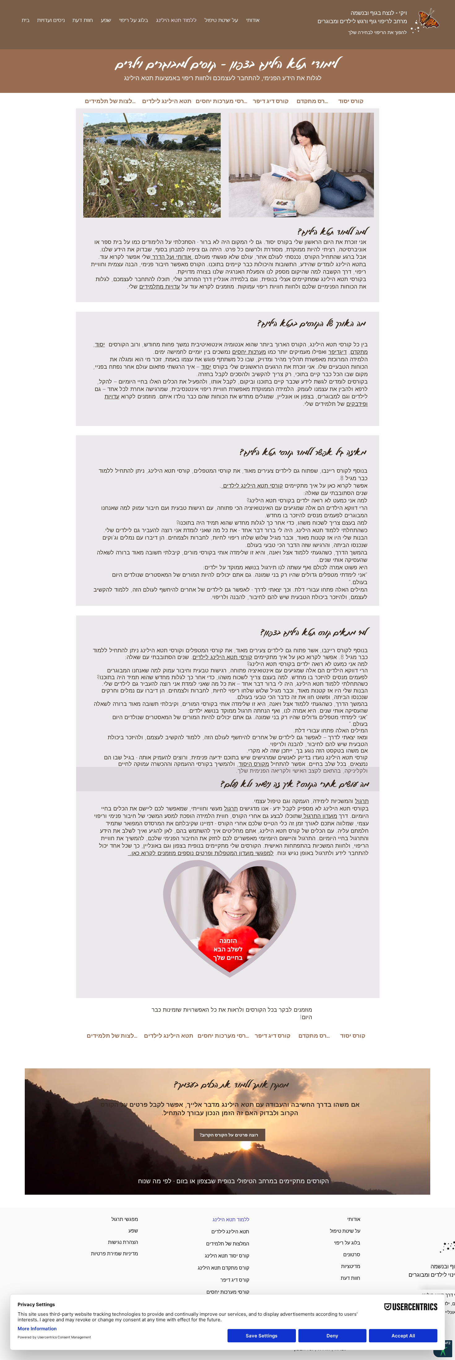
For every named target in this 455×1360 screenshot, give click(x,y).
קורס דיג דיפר (234, 1280)
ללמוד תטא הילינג (234, 1220)
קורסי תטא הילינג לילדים (252, 485)
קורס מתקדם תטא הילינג (234, 1268)
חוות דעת (350, 1278)
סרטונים (351, 1255)
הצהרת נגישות (123, 1242)
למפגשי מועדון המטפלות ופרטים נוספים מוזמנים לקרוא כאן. (201, 853)
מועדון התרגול (319, 815)
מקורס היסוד (254, 763)
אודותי (353, 1219)
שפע (133, 1231)
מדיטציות (350, 1266)
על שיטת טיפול (345, 1231)
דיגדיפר (337, 351)
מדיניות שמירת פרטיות (123, 1254)
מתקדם (359, 351)
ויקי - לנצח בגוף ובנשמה (379, 13)
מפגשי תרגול (124, 1219)
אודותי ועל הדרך (171, 256)
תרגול (362, 801)
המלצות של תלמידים (234, 1244)
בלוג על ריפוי (347, 1243)
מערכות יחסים (249, 351)
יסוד (100, 344)
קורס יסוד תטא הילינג (234, 1256)
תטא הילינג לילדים (234, 1232)
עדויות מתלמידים (159, 286)
